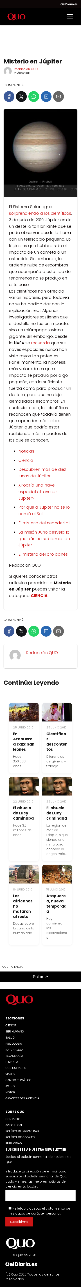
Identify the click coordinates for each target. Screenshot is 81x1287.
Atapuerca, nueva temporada (56, 903)
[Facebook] (9, 96)
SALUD (10, 1037)
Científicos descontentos (57, 741)
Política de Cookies (20, 1137)
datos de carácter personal (37, 1213)
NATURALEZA (14, 1049)
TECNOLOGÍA (14, 1055)
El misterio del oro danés (43, 554)
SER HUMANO (14, 1031)
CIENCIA (10, 1025)
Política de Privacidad (22, 1131)
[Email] (58, 96)
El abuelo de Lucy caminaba (23, 813)
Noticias (26, 451)
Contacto (12, 1119)
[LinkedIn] (46, 96)
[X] (21, 96)
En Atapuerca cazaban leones (23, 741)
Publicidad (13, 1143)
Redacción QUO (26, 69)
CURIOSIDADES (15, 1068)
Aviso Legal (14, 1125)
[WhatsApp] (33, 96)
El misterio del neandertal (44, 523)
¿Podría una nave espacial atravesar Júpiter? (37, 491)
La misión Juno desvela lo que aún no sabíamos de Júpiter (44, 538)
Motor (10, 1092)
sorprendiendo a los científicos (40, 213)
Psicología (13, 1043)
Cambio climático (18, 1080)
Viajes (10, 1074)
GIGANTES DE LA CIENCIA (22, 1098)
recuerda (40, 343)
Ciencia (25, 460)
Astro (10, 1086)
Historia (11, 1062)
